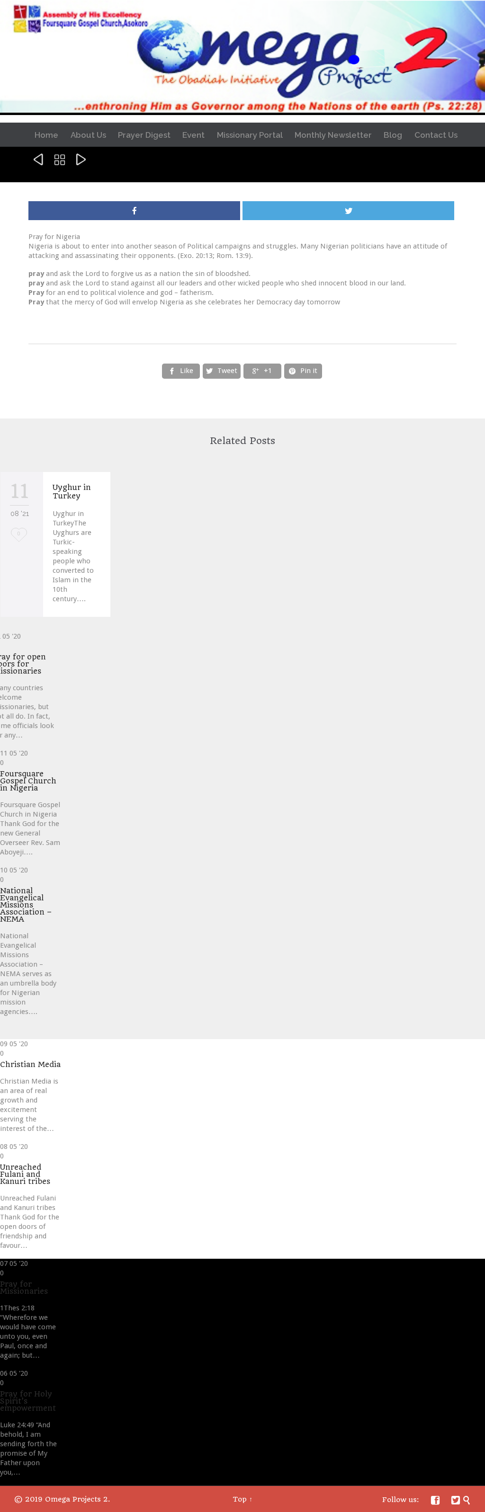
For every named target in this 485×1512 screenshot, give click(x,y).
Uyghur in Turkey (72, 491)
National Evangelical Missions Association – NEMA (26, 905)
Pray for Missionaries (24, 1288)
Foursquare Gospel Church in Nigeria (28, 780)
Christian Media (30, 1064)
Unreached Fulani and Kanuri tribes (25, 1174)
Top (240, 1499)
